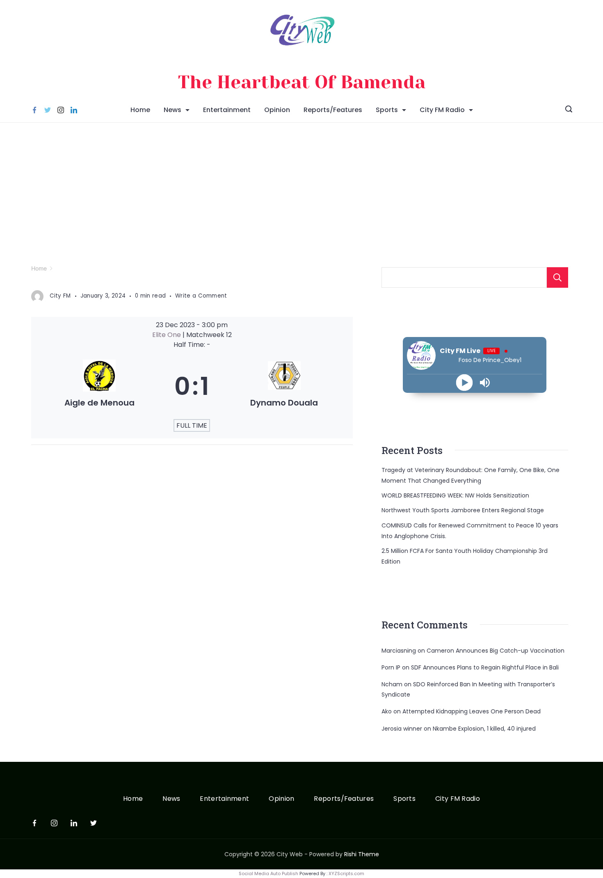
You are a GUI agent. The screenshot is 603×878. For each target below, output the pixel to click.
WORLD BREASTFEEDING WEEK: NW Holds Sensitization (455, 495)
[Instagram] (60, 110)
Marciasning (398, 650)
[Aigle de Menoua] (99, 386)
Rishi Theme (361, 854)
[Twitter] (47, 110)
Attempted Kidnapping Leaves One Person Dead (471, 711)
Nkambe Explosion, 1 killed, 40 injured (484, 728)
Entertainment (227, 110)
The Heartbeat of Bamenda (301, 82)
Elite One (167, 334)
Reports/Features (333, 110)
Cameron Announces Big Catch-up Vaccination (495, 650)
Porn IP (390, 667)
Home (140, 110)
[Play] (464, 382)
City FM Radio (442, 110)
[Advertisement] (301, 184)
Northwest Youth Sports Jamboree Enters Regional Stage (462, 510)
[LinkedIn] (74, 110)
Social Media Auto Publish (268, 873)
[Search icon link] (568, 110)
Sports (387, 110)
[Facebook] (34, 110)
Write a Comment (201, 295)
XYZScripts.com (346, 873)
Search (557, 277)
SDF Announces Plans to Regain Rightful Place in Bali (485, 667)
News (172, 110)
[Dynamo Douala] (284, 386)
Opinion (277, 110)
